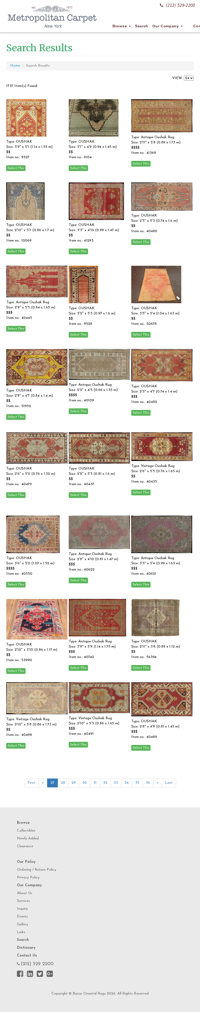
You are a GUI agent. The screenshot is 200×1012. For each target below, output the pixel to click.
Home (15, 66)
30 (84, 783)
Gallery (22, 924)
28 (63, 783)
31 (95, 783)
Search (141, 26)
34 (126, 783)
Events (22, 917)
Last (169, 783)
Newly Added (28, 838)
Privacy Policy (28, 878)
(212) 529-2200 (180, 5)
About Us (24, 893)
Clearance (25, 846)
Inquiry (22, 909)
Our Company (166, 26)
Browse (120, 26)
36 (148, 783)
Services (23, 901)
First (31, 783)
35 (137, 783)
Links (21, 932)
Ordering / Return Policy (36, 870)
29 (74, 783)
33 (116, 783)
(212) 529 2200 (37, 964)
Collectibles (26, 831)
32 (105, 783)
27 (52, 783)
